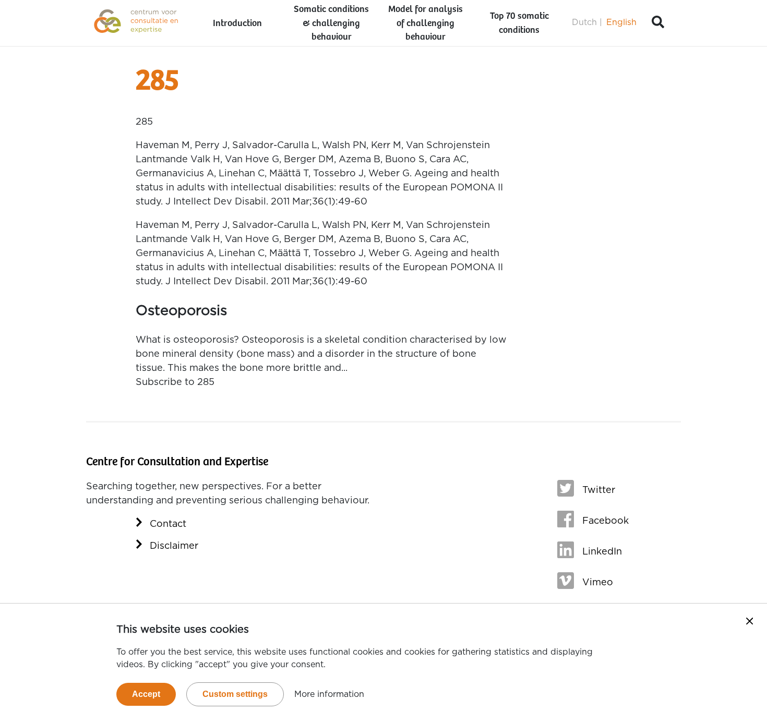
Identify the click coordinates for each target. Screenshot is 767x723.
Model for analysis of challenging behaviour (425, 23)
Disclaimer (174, 546)
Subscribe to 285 (175, 382)
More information (329, 694)
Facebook (605, 521)
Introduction (237, 23)
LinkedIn (602, 552)
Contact (168, 524)
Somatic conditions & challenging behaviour (331, 23)
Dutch (584, 22)
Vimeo (597, 582)
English (621, 22)
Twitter (598, 490)
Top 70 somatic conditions (519, 23)
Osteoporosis (181, 311)
